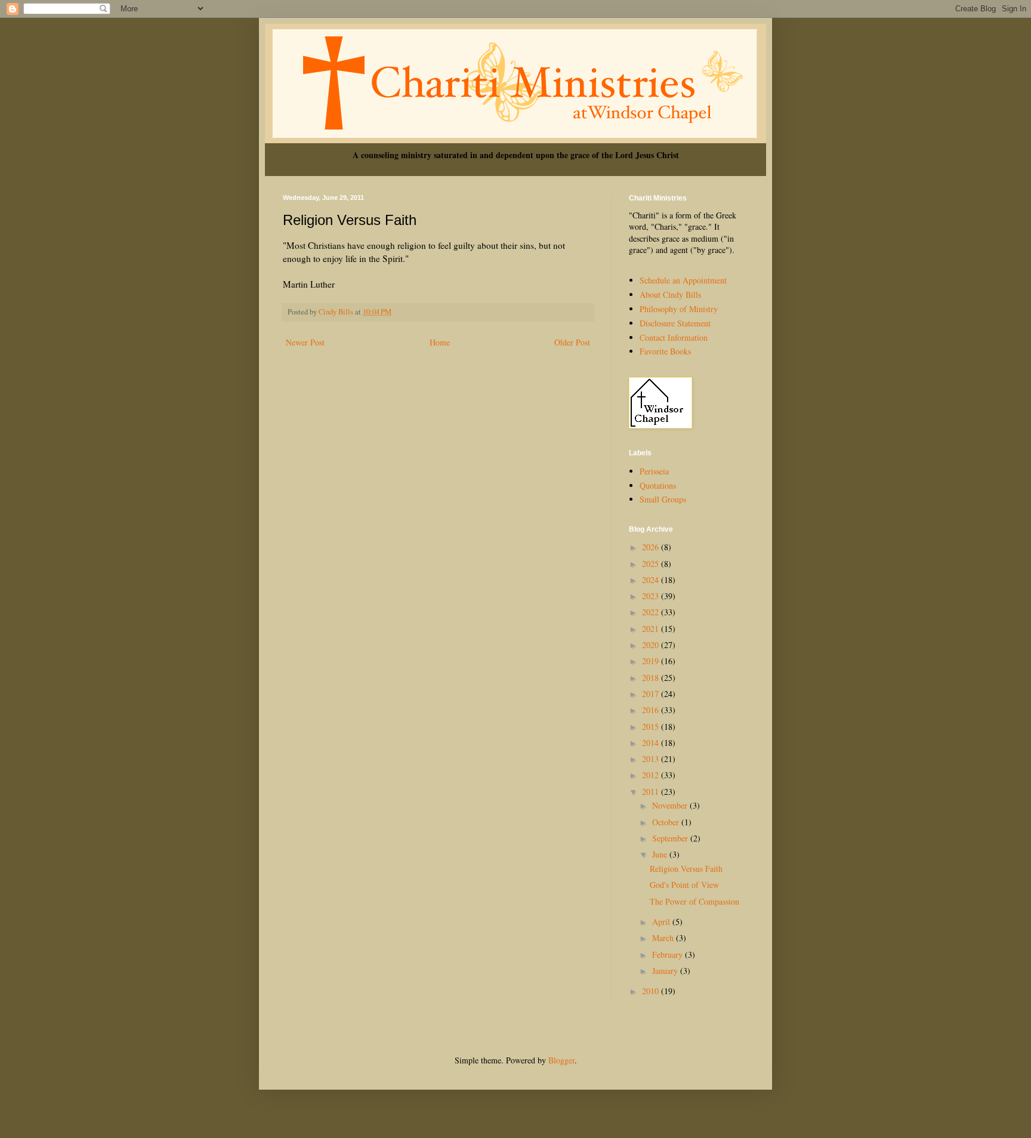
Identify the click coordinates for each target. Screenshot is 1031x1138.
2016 (651, 710)
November (671, 805)
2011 (651, 791)
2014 (651, 742)
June (660, 854)
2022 (651, 612)
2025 (651, 563)
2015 (651, 726)
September (671, 838)
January (666, 970)
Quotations (658, 485)
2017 (651, 693)
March (664, 937)
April (662, 921)
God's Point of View (684, 884)
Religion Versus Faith (686, 868)
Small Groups (663, 499)
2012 (651, 775)
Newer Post (305, 342)
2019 (651, 661)
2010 (651, 991)
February (668, 954)
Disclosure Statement (675, 323)
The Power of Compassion (694, 901)
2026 (651, 547)
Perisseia (654, 471)
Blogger (561, 1060)
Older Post (572, 342)
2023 (651, 596)
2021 (651, 628)
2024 (651, 579)
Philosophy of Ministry (679, 308)
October (666, 822)
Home (440, 342)
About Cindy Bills (670, 294)
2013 (651, 758)
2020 (651, 644)
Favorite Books (665, 351)
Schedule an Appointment (683, 280)
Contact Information (674, 337)
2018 (651, 677)
